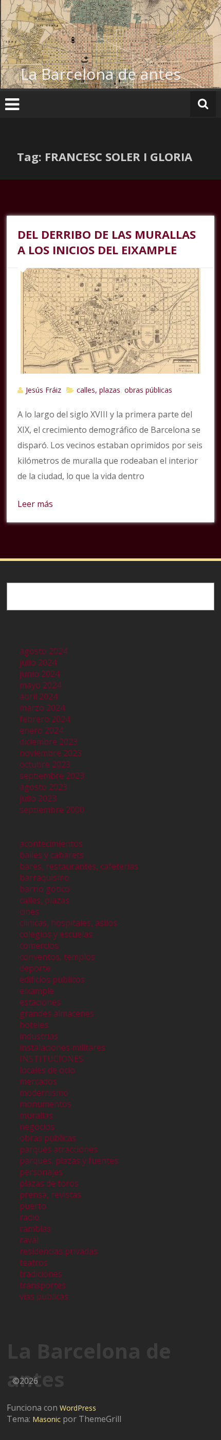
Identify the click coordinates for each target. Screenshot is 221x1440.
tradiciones (41, 1273)
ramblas (35, 1228)
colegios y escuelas (56, 934)
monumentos (45, 1104)
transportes (43, 1285)
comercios (39, 945)
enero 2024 (41, 730)
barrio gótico (45, 888)
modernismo (44, 1092)
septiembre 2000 (52, 809)
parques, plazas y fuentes (69, 1160)
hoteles (34, 1024)
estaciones (40, 1002)
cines (29, 911)
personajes (41, 1172)
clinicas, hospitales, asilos (68, 922)
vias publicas (44, 1296)
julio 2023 (38, 798)
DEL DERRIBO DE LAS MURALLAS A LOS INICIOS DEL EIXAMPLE (106, 241)
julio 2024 (38, 662)
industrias (39, 1036)
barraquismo (44, 877)
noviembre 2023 (51, 753)
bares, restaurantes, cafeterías (79, 866)
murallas (36, 1115)
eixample (37, 990)
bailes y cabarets (52, 855)
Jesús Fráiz (43, 390)
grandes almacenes (57, 1013)
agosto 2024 (43, 651)
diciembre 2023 (49, 741)
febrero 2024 (45, 719)
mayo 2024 (40, 685)
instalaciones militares (62, 1047)
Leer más (35, 504)
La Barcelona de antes (101, 73)
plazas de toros (49, 1183)
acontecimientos (51, 843)
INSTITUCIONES (51, 1058)
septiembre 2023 (52, 775)
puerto (33, 1205)
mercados (38, 1081)
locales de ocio (47, 1070)
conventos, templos (57, 956)
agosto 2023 (43, 787)
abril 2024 (39, 696)
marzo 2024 (42, 707)
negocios (37, 1126)
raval (29, 1239)
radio (30, 1217)
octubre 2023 (45, 764)
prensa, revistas (50, 1194)
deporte (35, 968)
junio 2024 (40, 673)
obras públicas (148, 390)
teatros (34, 1262)
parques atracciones (59, 1149)
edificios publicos (52, 979)
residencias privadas (59, 1251)
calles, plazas (98, 390)
